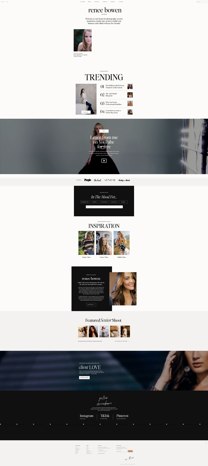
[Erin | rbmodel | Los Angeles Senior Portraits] (83, 40)
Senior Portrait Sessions (78, 53)
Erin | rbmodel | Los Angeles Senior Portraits (80, 55)
